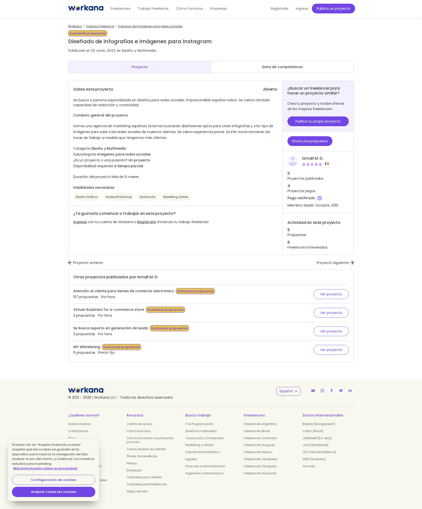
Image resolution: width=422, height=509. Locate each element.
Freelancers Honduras (260, 473)
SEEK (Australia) (314, 459)
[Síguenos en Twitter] (341, 390)
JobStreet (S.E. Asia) (317, 438)
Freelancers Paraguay (260, 466)
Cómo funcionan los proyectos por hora (150, 440)
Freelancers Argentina (260, 424)
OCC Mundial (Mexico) (319, 452)
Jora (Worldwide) (315, 445)
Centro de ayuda (139, 424)
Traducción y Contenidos (204, 438)
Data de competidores (282, 66)
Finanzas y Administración (205, 466)
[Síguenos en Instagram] (322, 390)
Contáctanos (78, 431)
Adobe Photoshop (119, 197)
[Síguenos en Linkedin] (350, 390)
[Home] (85, 8)
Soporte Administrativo (202, 452)
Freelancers (120, 8)
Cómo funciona (189, 8)
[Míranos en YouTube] (313, 390)
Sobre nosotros (79, 424)
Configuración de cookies (53, 480)
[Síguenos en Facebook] (331, 390)
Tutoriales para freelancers (147, 484)
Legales (191, 459)
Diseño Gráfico (87, 197)
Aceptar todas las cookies (53, 491)
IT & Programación (199, 424)
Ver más (309, 466)
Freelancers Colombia (260, 438)
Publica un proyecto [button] (333, 8)
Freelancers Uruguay (259, 445)
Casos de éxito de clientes (146, 449)
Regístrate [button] (279, 8)
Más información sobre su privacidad (45, 468)
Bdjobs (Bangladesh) (319, 424)
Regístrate (146, 221)
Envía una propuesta (309, 141)
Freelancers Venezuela (260, 459)
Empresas (218, 8)
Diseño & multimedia (201, 431)
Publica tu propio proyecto (318, 121)
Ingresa (80, 221)
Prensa (132, 463)
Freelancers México (258, 452)
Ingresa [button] (302, 8)
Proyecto (140, 66)
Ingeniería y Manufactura (204, 473)
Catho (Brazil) (313, 431)
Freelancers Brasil (257, 431)
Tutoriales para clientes (144, 477)
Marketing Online (175, 197)
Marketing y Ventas (199, 445)
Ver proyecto (331, 294)
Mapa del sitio (137, 491)
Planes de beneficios (142, 456)
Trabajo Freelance (153, 8)
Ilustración (148, 197)
